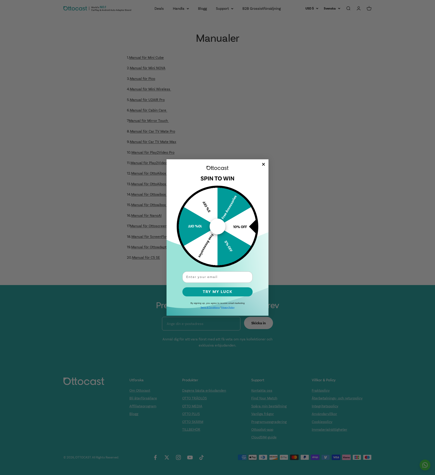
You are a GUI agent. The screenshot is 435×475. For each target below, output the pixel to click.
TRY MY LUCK (217, 291)
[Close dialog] (263, 164)
